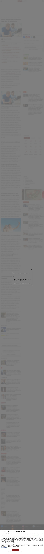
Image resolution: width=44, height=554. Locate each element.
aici (34, 538)
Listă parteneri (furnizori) (4, 547)
